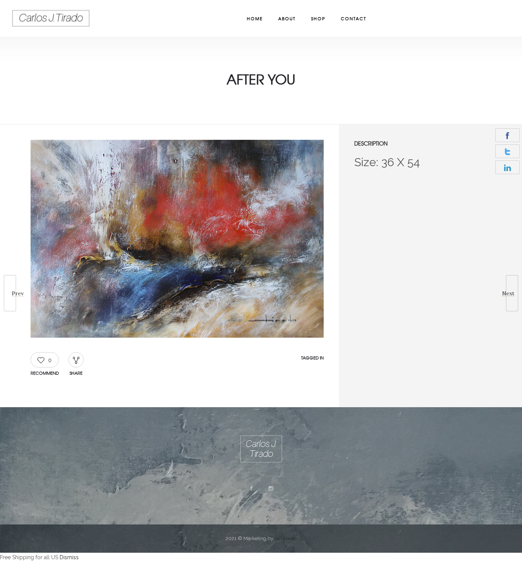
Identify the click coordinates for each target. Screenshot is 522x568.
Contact (353, 18)
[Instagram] (270, 488)
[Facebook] (251, 488)
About (287, 18)
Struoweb (285, 538)
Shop (318, 18)
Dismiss (69, 557)
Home (255, 18)
